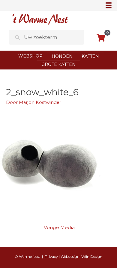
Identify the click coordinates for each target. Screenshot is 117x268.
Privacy (51, 256)
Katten (90, 56)
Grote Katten (58, 64)
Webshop (30, 56)
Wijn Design (91, 256)
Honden (62, 56)
